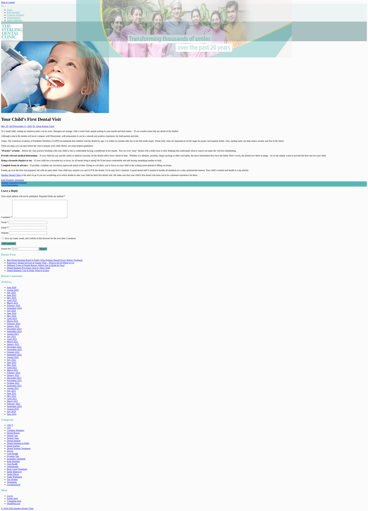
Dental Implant (13, 17)
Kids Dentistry (13, 12)
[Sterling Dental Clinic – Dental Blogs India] (12, 40)
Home (10, 10)
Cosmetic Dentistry (15, 15)
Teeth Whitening (14, 20)
